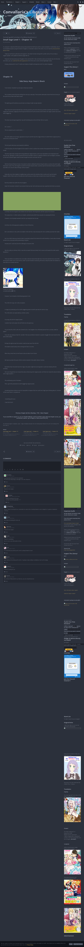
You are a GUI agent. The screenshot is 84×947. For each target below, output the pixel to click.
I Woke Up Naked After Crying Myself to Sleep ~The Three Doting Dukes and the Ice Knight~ (72, 359)
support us (16, 416)
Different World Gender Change (71, 368)
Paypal (33, 418)
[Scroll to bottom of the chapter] (55, 33)
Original (17, 2)
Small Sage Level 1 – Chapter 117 (10, 431)
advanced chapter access (51, 416)
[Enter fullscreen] (34, 33)
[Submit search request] (80, 33)
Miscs (54, 2)
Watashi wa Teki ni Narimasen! (70, 355)
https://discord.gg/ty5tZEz (69, 550)
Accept (70, 944)
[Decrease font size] (4, 33)
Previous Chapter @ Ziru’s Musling (26, 413)
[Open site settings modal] (83, 2)
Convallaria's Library (23, 12)
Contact (49, 2)
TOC (38, 413)
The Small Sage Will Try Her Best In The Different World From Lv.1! (20, 37)
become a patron (22, 418)
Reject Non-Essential (78, 944)
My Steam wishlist (68, 140)
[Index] (34, 452)
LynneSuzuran (7, 42)
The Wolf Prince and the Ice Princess (72, 398)
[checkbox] (80, 2)
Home (2, 2)
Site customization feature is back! (71, 523)
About (42, 2)
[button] (29, 452)
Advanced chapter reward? (69, 113)
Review (37, 2)
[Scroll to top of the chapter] (55, 452)
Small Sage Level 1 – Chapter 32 (31, 431)
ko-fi (43, 418)
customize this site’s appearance (20, 60)
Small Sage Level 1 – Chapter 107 (50, 431)
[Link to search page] (78, 2)
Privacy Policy (30, 944)
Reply (6, 482)
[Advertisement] (32, 201)
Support (24, 2)
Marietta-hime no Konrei (69, 370)
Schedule (31, 2)
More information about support (71, 110)
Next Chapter (44, 413)
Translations (9, 2)
